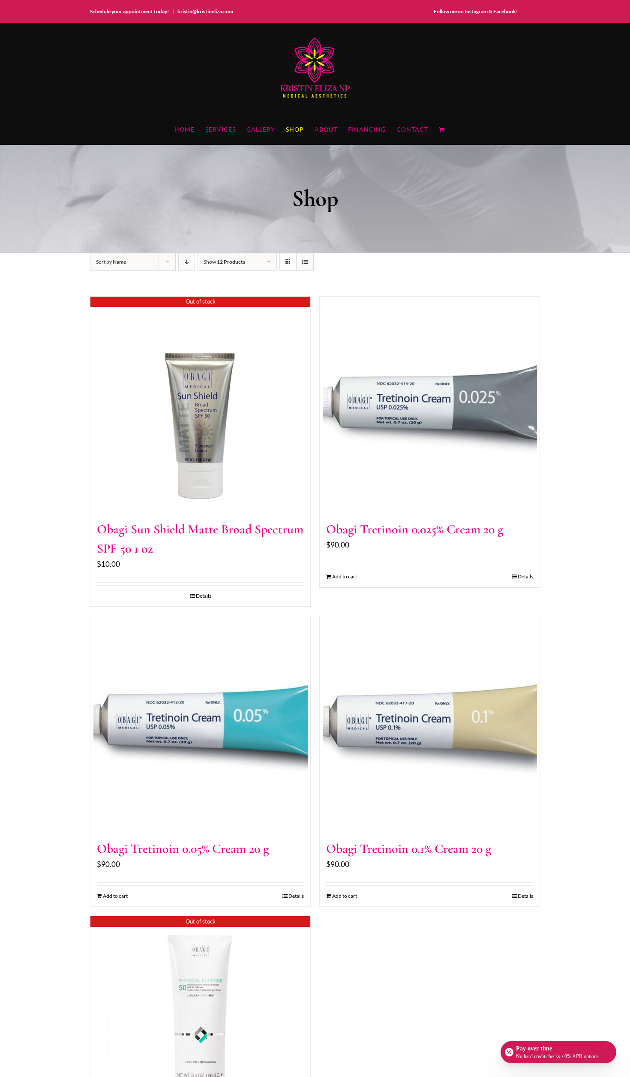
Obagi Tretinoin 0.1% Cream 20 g (408, 849)
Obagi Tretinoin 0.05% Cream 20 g (183, 849)
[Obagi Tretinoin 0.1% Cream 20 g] (430, 723)
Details (203, 596)
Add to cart (344, 576)
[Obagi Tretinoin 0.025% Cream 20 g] (430, 404)
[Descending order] (186, 262)
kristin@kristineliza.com (205, 11)
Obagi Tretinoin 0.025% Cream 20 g (414, 529)
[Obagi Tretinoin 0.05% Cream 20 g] (200, 723)
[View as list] (305, 261)
